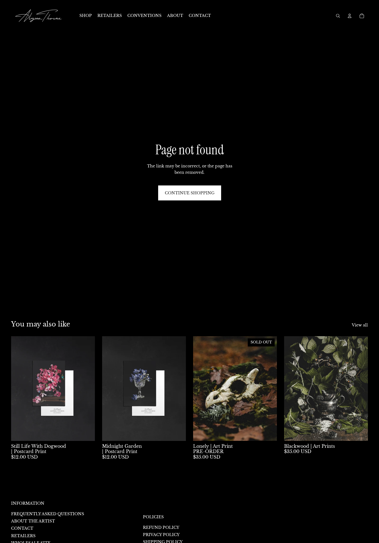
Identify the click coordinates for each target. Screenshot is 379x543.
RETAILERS (23, 535)
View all (360, 325)
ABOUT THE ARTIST (33, 521)
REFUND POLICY (161, 527)
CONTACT (22, 528)
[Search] (338, 16)
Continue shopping (189, 192)
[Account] (349, 16)
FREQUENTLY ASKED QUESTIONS (47, 513)
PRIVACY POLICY (161, 534)
